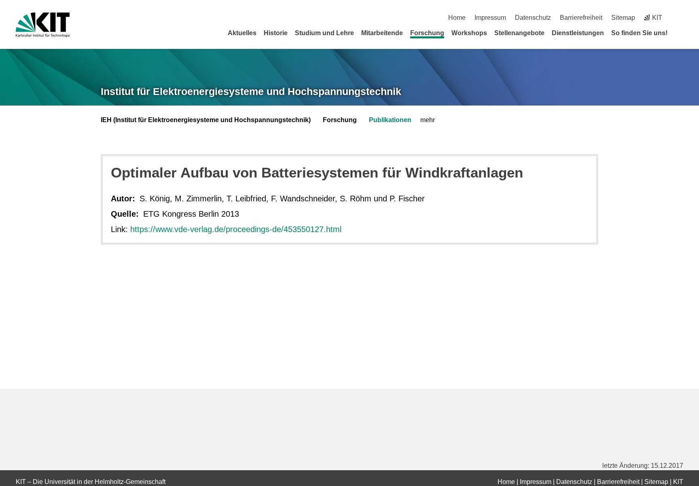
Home (457, 17)
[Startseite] (680, 33)
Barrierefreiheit (581, 17)
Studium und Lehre (324, 33)
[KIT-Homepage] (43, 25)
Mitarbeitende (382, 33)
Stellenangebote (519, 33)
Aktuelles (242, 33)
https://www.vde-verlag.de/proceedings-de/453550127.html (235, 229)
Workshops (469, 33)
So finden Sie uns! (639, 33)
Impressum (490, 17)
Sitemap (623, 17)
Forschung (427, 33)
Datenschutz (533, 17)
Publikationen (390, 119)
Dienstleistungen (578, 33)
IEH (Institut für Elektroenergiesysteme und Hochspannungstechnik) (206, 119)
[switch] (680, 17)
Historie (276, 33)
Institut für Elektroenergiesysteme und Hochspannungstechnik (251, 91)
